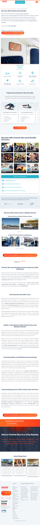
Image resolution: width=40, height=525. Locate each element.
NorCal (19, 348)
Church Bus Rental (16, 502)
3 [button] (20, 232)
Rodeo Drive (27, 276)
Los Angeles (4, 401)
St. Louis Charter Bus (34, 489)
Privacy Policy (15, 517)
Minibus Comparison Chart (16, 498)
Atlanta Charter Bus (24, 496)
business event (21, 284)
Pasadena (30, 439)
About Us (14, 514)
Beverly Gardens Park (7, 279)
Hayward (5, 439)
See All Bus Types (20, 128)
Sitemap (14, 511)
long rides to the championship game (30, 347)
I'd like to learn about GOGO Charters (13, 183)
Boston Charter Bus (24, 488)
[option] (10, 112)
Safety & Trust (15, 515)
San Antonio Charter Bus (35, 486)
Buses (14, 492)
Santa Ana (23, 444)
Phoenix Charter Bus (34, 499)
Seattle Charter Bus (34, 488)
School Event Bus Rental (15, 500)
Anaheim (12, 439)
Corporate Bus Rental (15, 504)
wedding (14, 284)
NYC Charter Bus (23, 486)
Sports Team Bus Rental (15, 506)
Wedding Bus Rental (15, 509)
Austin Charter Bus (34, 498)
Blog (13, 510)
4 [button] (21, 232)
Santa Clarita (21, 439)
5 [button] (20, 249)
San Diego (36, 401)
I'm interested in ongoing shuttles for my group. (15, 190)
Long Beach (9, 401)
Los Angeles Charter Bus (25, 490)
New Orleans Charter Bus (35, 493)
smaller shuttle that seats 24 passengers (14, 303)
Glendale (31, 444)
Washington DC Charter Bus (25, 498)
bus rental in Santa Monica (19, 20)
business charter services (30, 370)
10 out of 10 (20, 68)
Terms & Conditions (16, 518)
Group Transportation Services (15, 487)
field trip (29, 282)
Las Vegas (11, 403)
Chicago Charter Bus (24, 489)
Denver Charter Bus (34, 494)
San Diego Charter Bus (24, 499)
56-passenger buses (14, 305)
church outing (35, 282)
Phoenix (18, 403)
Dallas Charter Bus (24, 494)
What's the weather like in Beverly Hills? (13, 187)
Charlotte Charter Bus (34, 495)
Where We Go (15, 489)
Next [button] (38, 204)
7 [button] (22, 249)
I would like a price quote (10, 180)
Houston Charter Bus (24, 493)
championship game (6, 284)
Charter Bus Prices (16, 491)
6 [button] (21, 249)
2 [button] (19, 232)
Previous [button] (2, 204)
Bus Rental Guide (15, 493)
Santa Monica (23, 441)
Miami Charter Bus (34, 497)
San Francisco (4, 403)
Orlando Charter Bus (24, 492)
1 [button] (18, 232)
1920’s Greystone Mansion (10, 345)
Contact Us (14, 513)
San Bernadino (18, 401)
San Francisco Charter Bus (34, 491)
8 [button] (23, 249)
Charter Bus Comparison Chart (16, 496)
